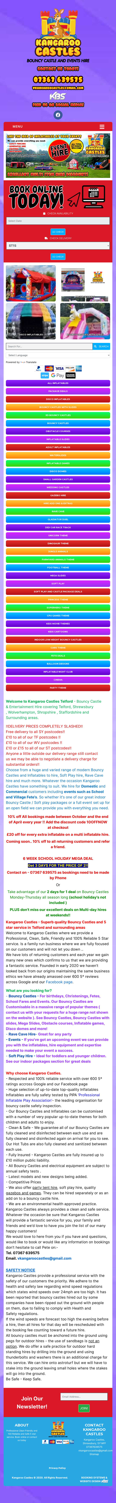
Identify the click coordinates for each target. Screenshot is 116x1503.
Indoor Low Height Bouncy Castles (58, 639)
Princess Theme (58, 599)
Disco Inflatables (58, 399)
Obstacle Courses (58, 431)
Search (103, 346)
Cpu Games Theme (58, 615)
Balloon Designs (58, 663)
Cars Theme (58, 647)
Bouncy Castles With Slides (58, 407)
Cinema (58, 679)
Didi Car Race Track (58, 527)
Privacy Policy (57, 1468)
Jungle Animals (58, 551)
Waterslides (58, 455)
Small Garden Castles (58, 479)
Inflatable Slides (58, 439)
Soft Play (58, 583)
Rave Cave (58, 511)
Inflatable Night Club (58, 671)
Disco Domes (58, 471)
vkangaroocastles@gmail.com (95, 1450)
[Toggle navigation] (102, 126)
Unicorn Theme (58, 535)
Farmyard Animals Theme (58, 559)
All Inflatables (58, 383)
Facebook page (59, 982)
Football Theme (58, 567)
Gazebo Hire (58, 495)
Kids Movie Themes (58, 623)
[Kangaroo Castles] (58, 35)
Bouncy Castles (58, 423)
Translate (31, 362)
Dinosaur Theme (58, 543)
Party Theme (58, 687)
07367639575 (94, 1446)
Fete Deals (58, 655)
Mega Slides (58, 575)
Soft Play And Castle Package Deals (58, 591)
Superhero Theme (58, 607)
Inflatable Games (58, 463)
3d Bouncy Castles (58, 415)
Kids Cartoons (58, 631)
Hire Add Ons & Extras (58, 503)
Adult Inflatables (58, 447)
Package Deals (58, 391)
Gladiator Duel (58, 519)
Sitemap (94, 1454)
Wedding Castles (58, 487)
